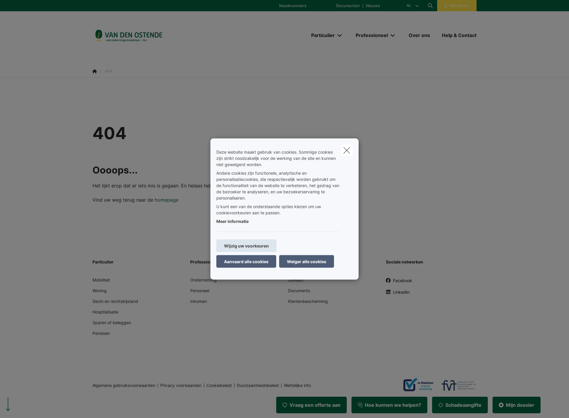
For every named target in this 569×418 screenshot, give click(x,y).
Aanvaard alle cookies (246, 261)
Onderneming (203, 279)
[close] (347, 150)
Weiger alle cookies (306, 261)
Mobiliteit (101, 279)
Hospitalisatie (105, 311)
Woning (99, 290)
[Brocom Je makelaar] (416, 385)
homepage (166, 200)
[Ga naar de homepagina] (151, 35)
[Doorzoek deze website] (430, 5)
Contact (295, 279)
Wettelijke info (297, 385)
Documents (299, 290)
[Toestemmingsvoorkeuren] (23, 406)
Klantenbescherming (308, 301)
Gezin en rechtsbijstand (115, 301)
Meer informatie (232, 221)
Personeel (199, 290)
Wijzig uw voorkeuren (246, 245)
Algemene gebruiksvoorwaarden (123, 385)
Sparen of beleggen (111, 322)
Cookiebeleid (219, 385)
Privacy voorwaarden (181, 385)
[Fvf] (456, 385)
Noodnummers (292, 6)
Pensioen (101, 333)
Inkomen (198, 301)
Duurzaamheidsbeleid (258, 385)
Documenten (348, 6)
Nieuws (373, 6)
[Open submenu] (340, 35)
